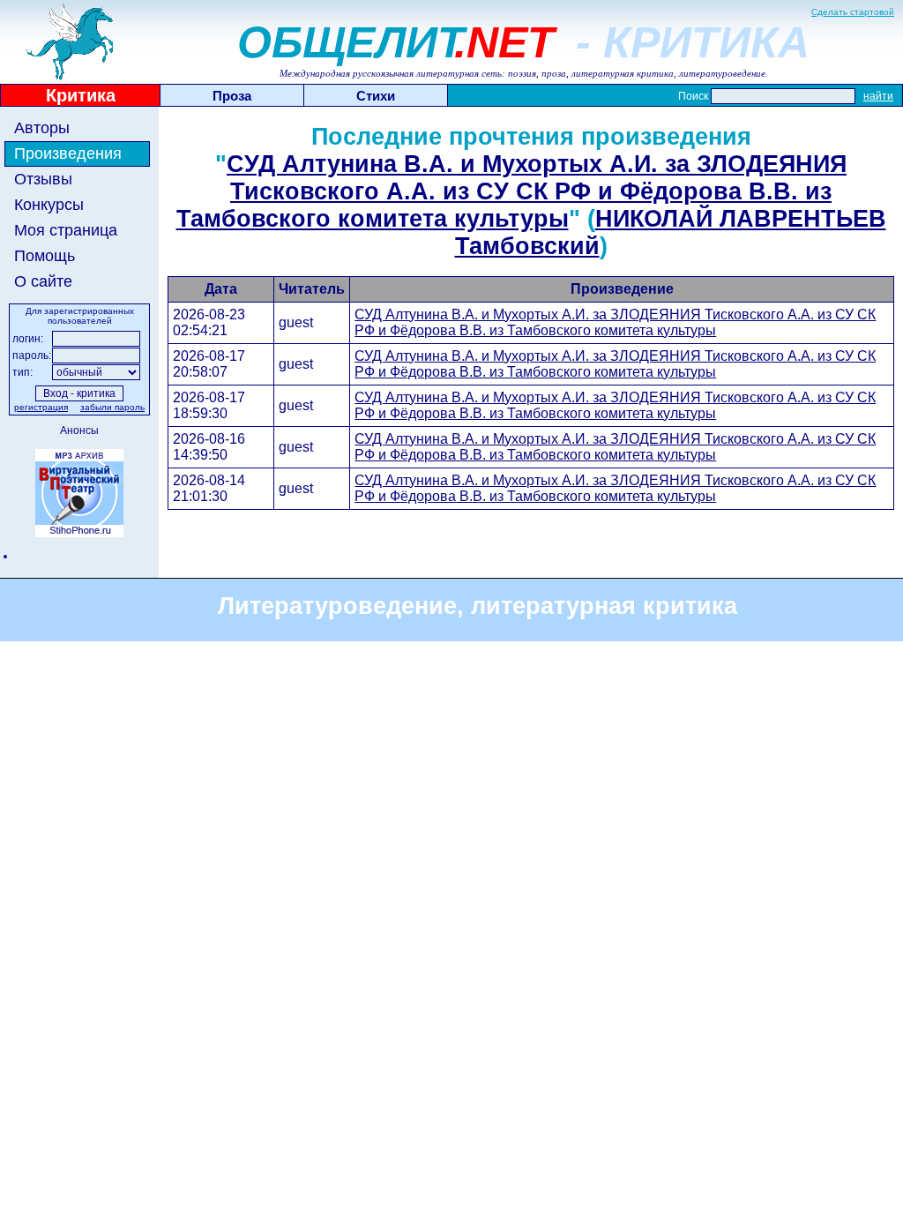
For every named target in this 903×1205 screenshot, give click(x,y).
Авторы (42, 128)
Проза (232, 95)
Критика (81, 95)
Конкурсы (49, 204)
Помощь (44, 256)
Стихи (375, 95)
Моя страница (65, 230)
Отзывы (43, 179)
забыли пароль (112, 407)
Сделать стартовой (852, 12)
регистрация (41, 407)
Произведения (68, 153)
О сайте (43, 281)
